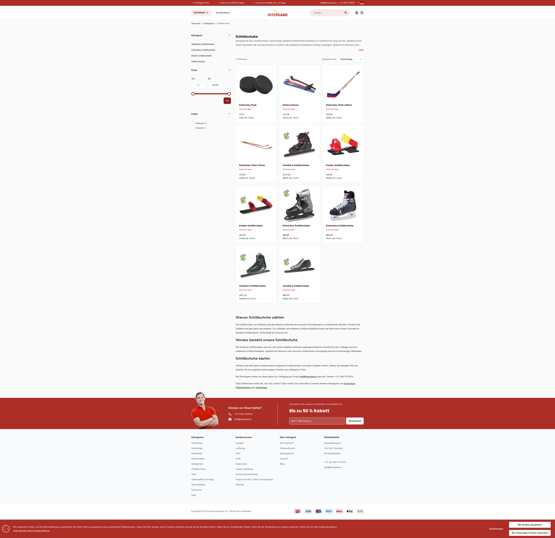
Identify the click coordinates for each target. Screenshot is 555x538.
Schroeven (196, 489)
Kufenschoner (198, 61)
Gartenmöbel (198, 458)
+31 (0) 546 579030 (335, 462)
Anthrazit (209, 123)
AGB (238, 458)
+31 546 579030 (346, 2)
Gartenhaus (261, 387)
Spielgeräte (208, 23)
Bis (209, 78)
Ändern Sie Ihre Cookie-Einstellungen (254, 479)
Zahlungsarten (287, 453)
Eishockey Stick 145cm (339, 105)
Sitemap (240, 484)
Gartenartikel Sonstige (202, 479)
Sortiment (200, 12)
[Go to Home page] (277, 12)
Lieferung (240, 448)
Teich (193, 474)
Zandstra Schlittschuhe (202, 44)
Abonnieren (354, 421)
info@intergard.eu (328, 2)
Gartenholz (196, 453)
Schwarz (209, 128)
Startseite (195, 23)
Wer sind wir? (287, 443)
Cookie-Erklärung (244, 469)
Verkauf (283, 458)
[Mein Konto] (356, 12)
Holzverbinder (198, 484)
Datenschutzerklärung (246, 474)
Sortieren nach (329, 59)
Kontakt (240, 443)
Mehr (361, 49)
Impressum (241, 463)
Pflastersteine (243, 387)
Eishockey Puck (248, 105)
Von (193, 78)
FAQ (238, 453)
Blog (282, 463)
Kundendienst (223, 12)
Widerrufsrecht (287, 448)
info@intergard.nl (308, 376)
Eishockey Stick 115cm (252, 165)
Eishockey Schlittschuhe (203, 50)
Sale (193, 495)
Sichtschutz (349, 383)
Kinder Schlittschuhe (201, 55)
